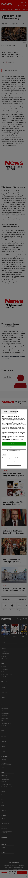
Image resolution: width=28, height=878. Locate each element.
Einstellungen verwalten (14, 448)
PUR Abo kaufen (14, 462)
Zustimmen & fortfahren (14, 444)
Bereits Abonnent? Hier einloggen (14, 465)
